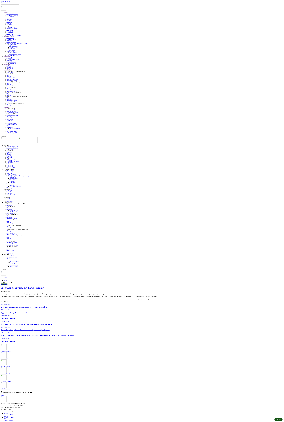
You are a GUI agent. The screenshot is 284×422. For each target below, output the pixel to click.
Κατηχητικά (9, 40)
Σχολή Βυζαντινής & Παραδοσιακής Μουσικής (18, 43)
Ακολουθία (9, 76)
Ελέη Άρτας (9, 60)
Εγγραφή (3, 395)
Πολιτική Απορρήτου (9, 420)
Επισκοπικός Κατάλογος (12, 15)
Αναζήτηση (6, 413)
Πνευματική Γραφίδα (9, 417)
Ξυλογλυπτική (10, 119)
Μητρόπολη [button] (6, 145)
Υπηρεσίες (9, 23)
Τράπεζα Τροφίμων (11, 62)
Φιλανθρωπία (7, 56)
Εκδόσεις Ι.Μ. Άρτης (11, 123)
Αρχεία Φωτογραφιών (14, 128)
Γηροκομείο (9, 58)
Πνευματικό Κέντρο (11, 39)
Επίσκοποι (11, 16)
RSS (5, 418)
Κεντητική (9, 116)
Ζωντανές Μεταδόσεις (12, 124)
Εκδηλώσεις (12, 48)
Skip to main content (5, 1)
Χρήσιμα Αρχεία (13, 52)
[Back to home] (10, 4)
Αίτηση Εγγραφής (13, 46)
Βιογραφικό (9, 19)
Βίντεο (8, 125)
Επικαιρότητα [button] (7, 197)
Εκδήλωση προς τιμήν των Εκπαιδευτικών (22, 287)
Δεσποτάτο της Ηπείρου (12, 109)
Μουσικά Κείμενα (13, 47)
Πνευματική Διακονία (9, 36)
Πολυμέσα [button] (6, 254)
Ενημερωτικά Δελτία (8, 414)
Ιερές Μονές (9, 24)
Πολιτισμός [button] (6, 239)
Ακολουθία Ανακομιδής (12, 79)
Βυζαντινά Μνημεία (11, 111)
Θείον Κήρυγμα (10, 38)
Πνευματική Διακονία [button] (9, 169)
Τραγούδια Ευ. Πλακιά (12, 131)
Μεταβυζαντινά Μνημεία (12, 112)
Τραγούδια (12, 50)
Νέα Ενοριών (10, 68)
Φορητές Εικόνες (11, 117)
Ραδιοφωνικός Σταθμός (12, 132)
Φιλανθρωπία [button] (7, 189)
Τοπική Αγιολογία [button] (8, 202)
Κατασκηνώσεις (10, 51)
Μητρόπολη (6, 12)
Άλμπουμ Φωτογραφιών (15, 54)
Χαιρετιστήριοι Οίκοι (12, 101)
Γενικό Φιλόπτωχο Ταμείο (13, 59)
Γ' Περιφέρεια (10, 31)
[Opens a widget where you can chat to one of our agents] (278, 419)
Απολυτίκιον (9, 72)
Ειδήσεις (9, 66)
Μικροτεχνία (9, 120)
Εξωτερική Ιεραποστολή (12, 55)
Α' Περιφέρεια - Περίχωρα (13, 28)
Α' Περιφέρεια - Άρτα (12, 27)
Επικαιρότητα (7, 64)
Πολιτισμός (6, 107)
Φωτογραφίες (10, 127)
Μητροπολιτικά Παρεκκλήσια (14, 35)
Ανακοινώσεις (12, 44)
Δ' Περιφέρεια (10, 32)
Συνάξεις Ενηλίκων (11, 42)
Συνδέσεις (6, 416)
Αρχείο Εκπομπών (13, 133)
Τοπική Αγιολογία (8, 70)
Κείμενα (9, 20)
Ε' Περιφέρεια (10, 34)
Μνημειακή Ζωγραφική (12, 115)
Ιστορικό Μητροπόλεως (12, 14)
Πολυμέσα (6, 121)
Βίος (8, 75)
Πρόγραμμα (9, 22)
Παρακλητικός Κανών (12, 80)
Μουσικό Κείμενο (13, 78)
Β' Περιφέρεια (10, 30)
